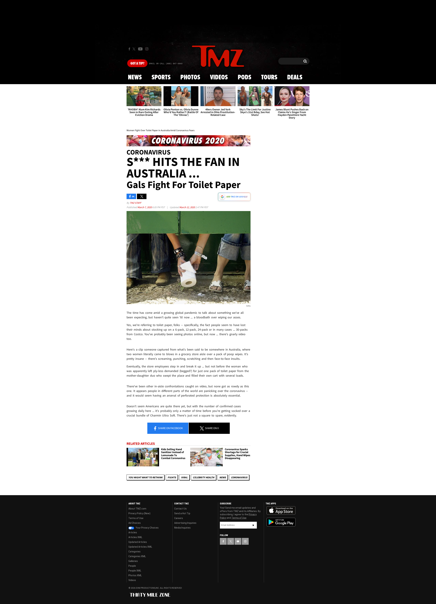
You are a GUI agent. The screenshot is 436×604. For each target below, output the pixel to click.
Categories (134, 551)
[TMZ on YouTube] (238, 541)
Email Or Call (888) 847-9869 (165, 64)
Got (137, 63)
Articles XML (135, 537)
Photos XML (135, 575)
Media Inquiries (182, 527)
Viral (184, 477)
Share (170, 428)
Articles (132, 532)
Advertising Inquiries (185, 523)
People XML (134, 570)
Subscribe (253, 525)
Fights (172, 477)
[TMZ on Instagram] (147, 48)
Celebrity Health (203, 477)
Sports (161, 77)
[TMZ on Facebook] (129, 48)
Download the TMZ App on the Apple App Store (281, 510)
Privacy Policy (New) (139, 513)
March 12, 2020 (187, 207)
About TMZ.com (137, 508)
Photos (190, 77)
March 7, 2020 (144, 207)
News (135, 77)
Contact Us (180, 508)
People (132, 565)
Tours (269, 77)
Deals (294, 77)
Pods (244, 77)
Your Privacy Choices (147, 527)
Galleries (133, 561)
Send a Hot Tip (182, 513)
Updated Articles (137, 542)
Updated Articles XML (140, 546)
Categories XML (137, 556)
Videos (219, 77)
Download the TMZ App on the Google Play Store (281, 522)
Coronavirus (239, 477)
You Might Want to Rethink (145, 477)
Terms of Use (135, 518)
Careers (178, 518)
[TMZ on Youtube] (140, 49)
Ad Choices (134, 523)
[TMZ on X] (134, 48)
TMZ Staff (135, 202)
